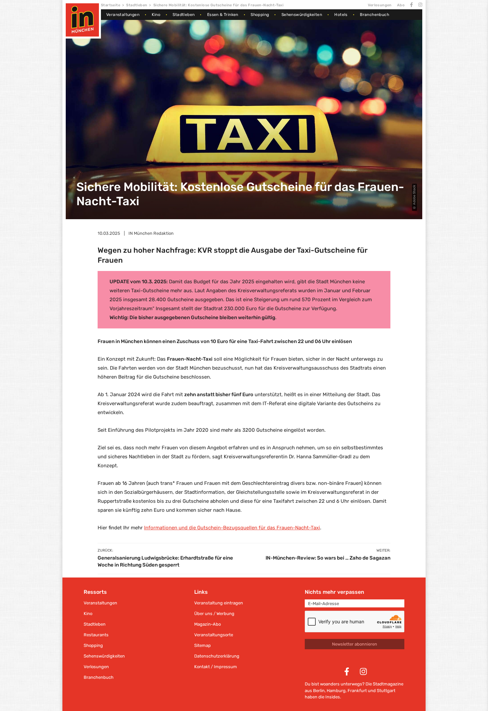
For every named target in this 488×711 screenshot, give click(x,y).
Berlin (319, 690)
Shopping (260, 14)
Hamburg (336, 690)
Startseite (110, 5)
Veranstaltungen (122, 14)
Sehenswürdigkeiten (302, 14)
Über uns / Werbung (214, 613)
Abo (401, 5)
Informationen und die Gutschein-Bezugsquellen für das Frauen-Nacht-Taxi (232, 528)
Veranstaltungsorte (213, 634)
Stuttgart (386, 690)
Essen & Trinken (222, 14)
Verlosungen (379, 5)
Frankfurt (357, 690)
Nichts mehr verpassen (334, 592)
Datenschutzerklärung (216, 656)
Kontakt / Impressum (215, 666)
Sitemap (202, 645)
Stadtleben (136, 5)
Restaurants (96, 634)
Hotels (340, 14)
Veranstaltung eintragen (218, 602)
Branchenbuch (374, 14)
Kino (156, 14)
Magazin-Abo (207, 624)
